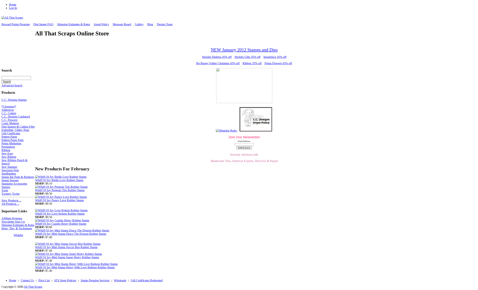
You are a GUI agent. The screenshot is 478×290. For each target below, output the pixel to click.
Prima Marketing (11, 143)
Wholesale (120, 280)
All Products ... (10, 203)
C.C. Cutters (8, 113)
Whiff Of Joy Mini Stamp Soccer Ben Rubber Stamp (66, 247)
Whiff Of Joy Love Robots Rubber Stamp (60, 213)
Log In (13, 8)
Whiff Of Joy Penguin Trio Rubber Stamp (60, 190)
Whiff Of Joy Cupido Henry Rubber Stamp (60, 223)
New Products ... (11, 200)
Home (12, 4)
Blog (150, 24)
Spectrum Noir (10, 170)
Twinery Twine (10, 193)
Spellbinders (8, 173)
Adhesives (7, 109)
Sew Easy (7, 153)
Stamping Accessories (14, 183)
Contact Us (27, 280)
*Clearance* (8, 106)
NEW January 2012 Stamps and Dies (244, 49)
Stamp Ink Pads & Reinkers (17, 177)
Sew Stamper (9, 166)
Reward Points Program (15, 24)
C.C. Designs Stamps (14, 99)
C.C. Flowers (9, 120)
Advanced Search (11, 85)
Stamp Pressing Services (95, 280)
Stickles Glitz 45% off (247, 57)
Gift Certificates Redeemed (147, 280)
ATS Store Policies (65, 280)
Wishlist (18, 235)
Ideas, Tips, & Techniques (16, 228)
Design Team (165, 24)
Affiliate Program (11, 218)
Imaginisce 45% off (274, 57)
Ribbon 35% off (252, 63)
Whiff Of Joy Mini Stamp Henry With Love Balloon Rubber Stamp (75, 267)
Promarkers (8, 146)
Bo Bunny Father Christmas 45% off (218, 63)
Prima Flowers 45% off (278, 63)
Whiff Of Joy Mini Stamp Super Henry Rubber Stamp (67, 257)
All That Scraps (33, 286)
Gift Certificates (10, 133)
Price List (44, 280)
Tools (4, 190)
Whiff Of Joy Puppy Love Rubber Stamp (59, 200)
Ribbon (5, 150)
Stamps (5, 187)
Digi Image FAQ (43, 24)
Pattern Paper (9, 136)
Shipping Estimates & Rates (73, 24)
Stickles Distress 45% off (217, 57)
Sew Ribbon (8, 156)
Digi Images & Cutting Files (18, 126)
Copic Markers (10, 123)
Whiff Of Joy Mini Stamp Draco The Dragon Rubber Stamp (70, 233)
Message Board (122, 24)
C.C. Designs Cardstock (15, 116)
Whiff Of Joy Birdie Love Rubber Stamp (59, 180)
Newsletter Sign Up (13, 221)
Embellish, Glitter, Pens (15, 130)
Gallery (139, 24)
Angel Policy (101, 24)
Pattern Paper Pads (12, 140)
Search (6, 70)
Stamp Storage (10, 180)
